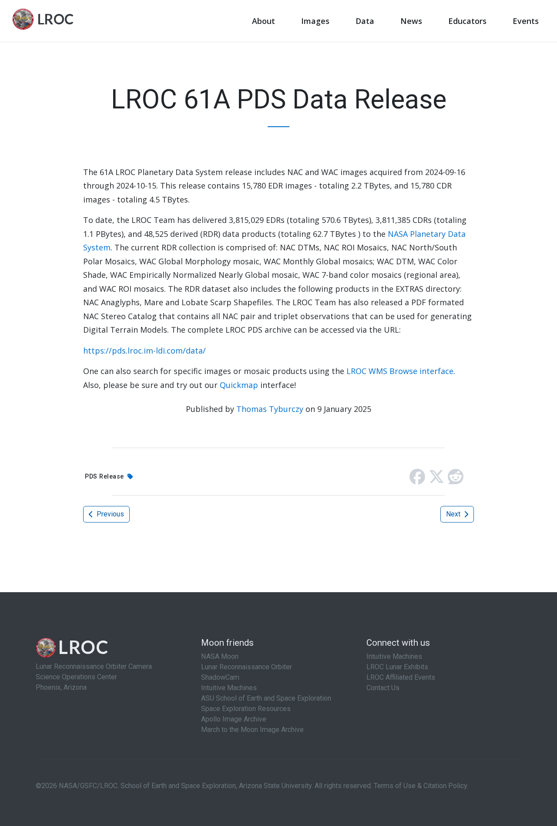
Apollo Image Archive (233, 719)
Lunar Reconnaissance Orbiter (246, 667)
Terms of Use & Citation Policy (420, 786)
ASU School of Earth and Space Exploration (266, 698)
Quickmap (239, 385)
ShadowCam (220, 677)
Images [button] (315, 21)
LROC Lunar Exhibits (397, 667)
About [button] (263, 21)
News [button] (411, 21)
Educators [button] (467, 21)
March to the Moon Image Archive (252, 729)
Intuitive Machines (229, 688)
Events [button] (526, 21)
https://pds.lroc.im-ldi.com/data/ (144, 350)
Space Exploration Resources (246, 709)
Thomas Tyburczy (269, 409)
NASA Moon (219, 656)
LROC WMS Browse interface (399, 371)
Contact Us (382, 688)
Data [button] (365, 21)
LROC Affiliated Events (400, 677)
